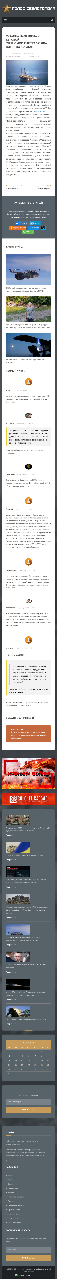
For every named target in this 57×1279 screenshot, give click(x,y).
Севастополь (13, 1184)
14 (35, 1060)
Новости (29, 53)
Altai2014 (10, 423)
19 (22, 1065)
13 (29, 1060)
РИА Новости (39, 111)
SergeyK (9, 509)
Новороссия (13, 1188)
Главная (11, 1201)
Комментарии (13, 1218)
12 (22, 1060)
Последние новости (16, 1205)
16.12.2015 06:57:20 (13, 53)
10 (9, 1060)
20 (29, 1065)
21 (35, 1065)
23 (48, 1065)
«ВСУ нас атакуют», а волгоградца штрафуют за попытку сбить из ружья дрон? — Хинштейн (28, 326)
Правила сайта (14, 1209)
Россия (11, 1175)
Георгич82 (10, 474)
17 (9, 1065)
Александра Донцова (15, 56)
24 (9, 1069)
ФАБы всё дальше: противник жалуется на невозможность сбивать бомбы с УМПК (26, 289)
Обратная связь (14, 1222)
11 (16, 1060)
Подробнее (11, 835)
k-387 (8, 390)
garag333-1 (11, 570)
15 (42, 1060)
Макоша (9, 648)
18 (16, 1065)
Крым (10, 1180)
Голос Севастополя (41, 1269)
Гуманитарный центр (16, 1197)
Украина (11, 1192)
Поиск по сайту (14, 1214)
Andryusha (10, 608)
